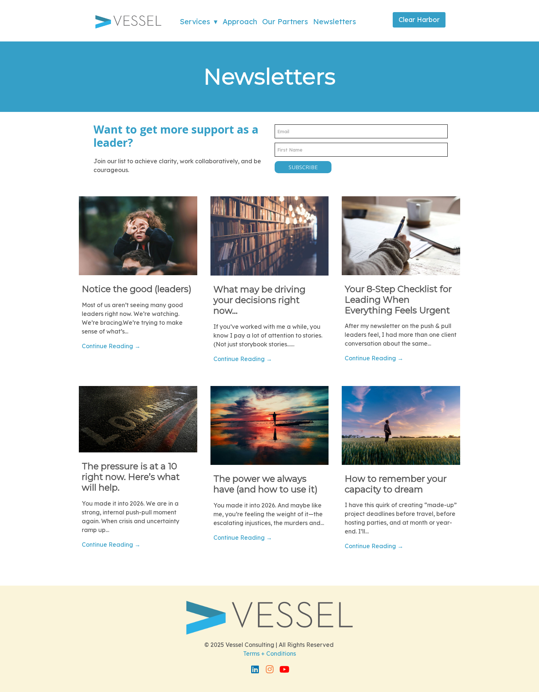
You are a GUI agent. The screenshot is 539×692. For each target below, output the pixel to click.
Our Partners (285, 21)
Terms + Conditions (269, 653)
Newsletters (334, 21)
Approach (240, 21)
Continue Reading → (111, 346)
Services (195, 21)
